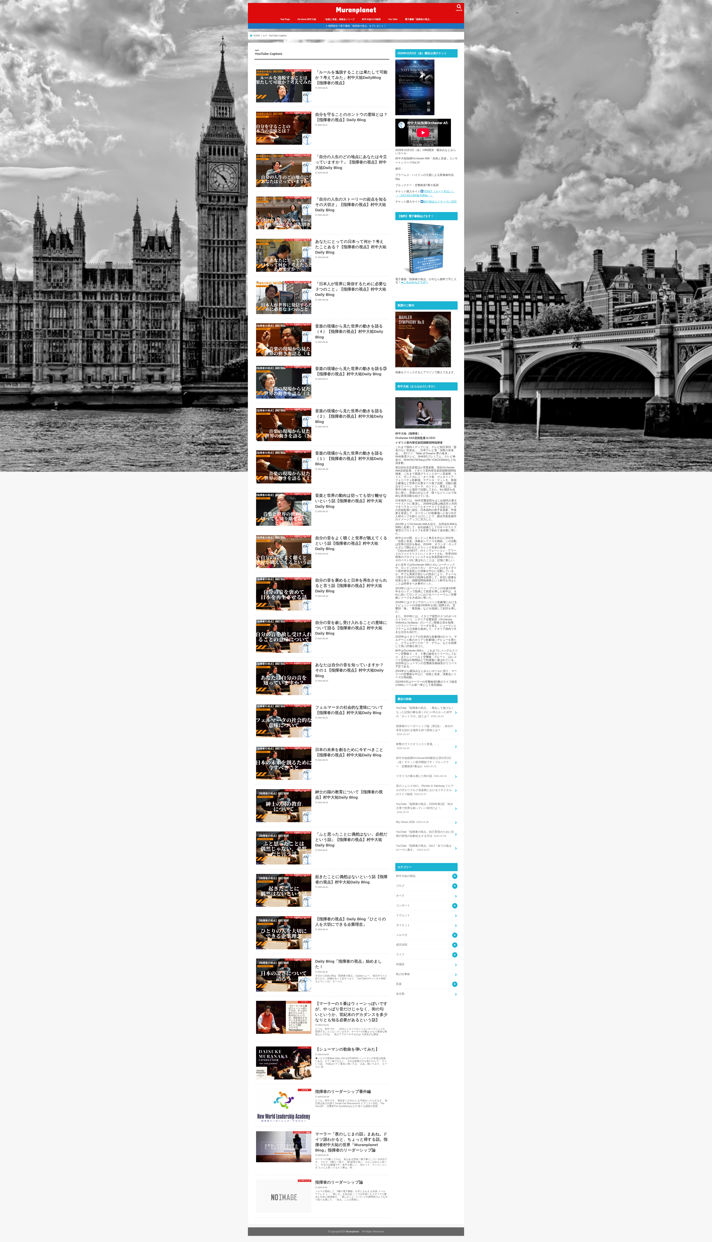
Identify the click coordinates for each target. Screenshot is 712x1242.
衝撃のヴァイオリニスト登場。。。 (418, 746)
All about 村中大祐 (306, 19)
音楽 (399, 983)
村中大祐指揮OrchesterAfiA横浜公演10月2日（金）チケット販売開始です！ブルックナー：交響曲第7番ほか (423, 762)
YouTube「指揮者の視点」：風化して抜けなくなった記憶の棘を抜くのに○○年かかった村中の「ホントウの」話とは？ (425, 712)
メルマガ (401, 934)
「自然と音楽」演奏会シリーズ (339, 19)
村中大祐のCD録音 (371, 19)
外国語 (400, 964)
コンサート (403, 905)
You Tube (393, 19)
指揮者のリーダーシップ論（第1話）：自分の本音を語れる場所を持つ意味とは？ (424, 730)
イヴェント (403, 915)
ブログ (400, 885)
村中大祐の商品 (406, 876)
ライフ (400, 954)
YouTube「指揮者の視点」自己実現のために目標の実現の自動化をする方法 (425, 833)
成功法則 (401, 944)
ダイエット (403, 925)
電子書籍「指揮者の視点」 (418, 19)
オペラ (400, 895)
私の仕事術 (403, 974)
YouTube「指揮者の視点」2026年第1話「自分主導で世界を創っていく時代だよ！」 (424, 808)
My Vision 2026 (412, 822)
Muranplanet (358, 9)
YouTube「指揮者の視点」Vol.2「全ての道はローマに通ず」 (423, 847)
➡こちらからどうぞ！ (414, 282)
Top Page (285, 19)
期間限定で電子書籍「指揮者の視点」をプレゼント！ (357, 25)
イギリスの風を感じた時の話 (421, 776)
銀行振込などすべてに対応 (440, 201)
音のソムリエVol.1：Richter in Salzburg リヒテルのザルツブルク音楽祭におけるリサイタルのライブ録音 (425, 789)
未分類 (400, 993)
